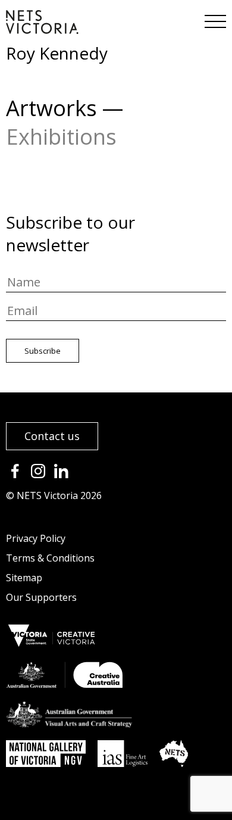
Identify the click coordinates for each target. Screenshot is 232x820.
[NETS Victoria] (42, 30)
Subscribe (42, 350)
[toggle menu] (214, 18)
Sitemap (24, 577)
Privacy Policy (35, 538)
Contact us (52, 436)
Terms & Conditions (50, 558)
